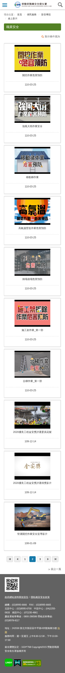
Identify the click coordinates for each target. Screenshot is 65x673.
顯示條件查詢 (52, 36)
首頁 (19, 14)
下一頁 (47, 559)
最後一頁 (55, 559)
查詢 (60, 4)
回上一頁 (56, 569)
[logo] (32, 4)
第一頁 (10, 559)
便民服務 (31, 14)
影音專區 (46, 14)
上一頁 (17, 559)
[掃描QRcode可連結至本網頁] (12, 591)
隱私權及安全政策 (40, 597)
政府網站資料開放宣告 (16, 597)
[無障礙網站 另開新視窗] (31, 663)
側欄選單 (4, 4)
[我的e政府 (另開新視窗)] (17, 663)
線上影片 (13, 18)
